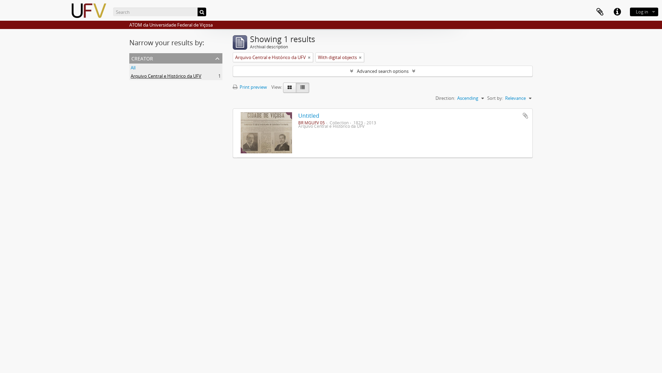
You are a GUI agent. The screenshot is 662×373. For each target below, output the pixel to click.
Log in (642, 12)
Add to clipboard (525, 115)
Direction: (445, 98)
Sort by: (495, 98)
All (133, 68)
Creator (142, 58)
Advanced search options (383, 71)
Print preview (253, 87)
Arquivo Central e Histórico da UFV (166, 76)
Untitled (308, 115)
